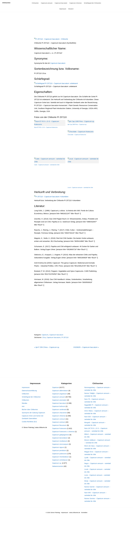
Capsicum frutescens (59, 428)
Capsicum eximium (58, 422)
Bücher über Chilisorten (30, 409)
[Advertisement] (66, 26)
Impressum (26, 387)
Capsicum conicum (58, 419)
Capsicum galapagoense (60, 435)
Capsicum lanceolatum (60, 438)
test (23, 406)
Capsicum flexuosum (59, 425)
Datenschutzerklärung (29, 390)
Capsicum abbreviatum (60, 390)
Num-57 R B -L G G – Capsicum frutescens (45, 127)
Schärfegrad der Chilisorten (31, 397)
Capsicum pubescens (59, 453)
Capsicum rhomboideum (60, 457)
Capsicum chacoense (59, 412)
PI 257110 (64, 337)
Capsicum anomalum (59, 400)
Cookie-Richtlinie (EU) (29, 421)
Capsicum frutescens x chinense (63, 431)
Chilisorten (6, 3)
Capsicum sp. (56, 463)
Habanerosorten (57, 466)
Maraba (24, 403)
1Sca (44, 337)
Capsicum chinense (58, 416)
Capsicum (45, 335)
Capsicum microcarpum (60, 444)
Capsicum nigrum (58, 447)
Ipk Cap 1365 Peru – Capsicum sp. (77, 124)
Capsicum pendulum (59, 450)
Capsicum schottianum (60, 460)
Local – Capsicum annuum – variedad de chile (80, 187)
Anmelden (84, 512)
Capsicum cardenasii (59, 409)
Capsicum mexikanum (59, 441)
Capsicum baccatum (56, 335)
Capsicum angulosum (59, 394)
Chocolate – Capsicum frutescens (77, 134)
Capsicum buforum (58, 406)
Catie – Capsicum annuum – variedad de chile (46, 164)
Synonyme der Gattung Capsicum (33, 412)
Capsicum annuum (58, 397)
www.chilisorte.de (74, 512)
